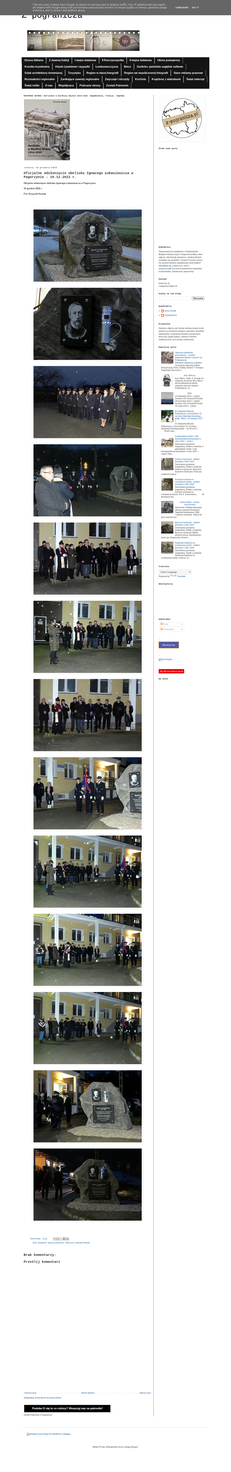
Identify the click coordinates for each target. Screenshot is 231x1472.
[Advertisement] (88, 1363)
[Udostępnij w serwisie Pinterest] (67, 1238)
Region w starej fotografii (102, 72)
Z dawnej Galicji (59, 60)
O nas (49, 85)
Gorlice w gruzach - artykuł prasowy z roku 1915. (187, 460)
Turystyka (74, 72)
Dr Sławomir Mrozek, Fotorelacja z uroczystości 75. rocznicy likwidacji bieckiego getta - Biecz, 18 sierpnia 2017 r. (189, 416)
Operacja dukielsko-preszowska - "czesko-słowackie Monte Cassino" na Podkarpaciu (188, 356)
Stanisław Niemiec (82, 1243)
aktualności (42, 1243)
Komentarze (168, 629)
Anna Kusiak (170, 311)
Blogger (134, 1447)
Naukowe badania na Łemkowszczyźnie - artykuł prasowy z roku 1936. (187, 545)
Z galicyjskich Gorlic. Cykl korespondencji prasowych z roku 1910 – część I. (188, 438)
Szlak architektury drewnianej (43, 72)
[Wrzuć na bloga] (58, 1238)
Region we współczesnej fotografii (146, 72)
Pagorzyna (69, 1243)
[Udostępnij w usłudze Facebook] (64, 1238)
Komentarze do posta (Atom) (48, 1398)
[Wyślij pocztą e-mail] (54, 1238)
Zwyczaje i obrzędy (117, 79)
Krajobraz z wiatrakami (166, 79)
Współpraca (66, 85)
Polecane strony (89, 85)
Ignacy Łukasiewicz (56, 1243)
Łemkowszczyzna (107, 66)
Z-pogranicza (171, 315)
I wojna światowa (85, 60)
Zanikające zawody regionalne (80, 79)
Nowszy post (30, 1393)
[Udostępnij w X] (61, 1238)
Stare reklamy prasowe (188, 72)
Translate (181, 576)
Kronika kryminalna (37, 66)
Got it (195, 7)
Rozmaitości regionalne (40, 79)
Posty (165, 624)
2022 (35, 1243)
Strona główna (88, 1393)
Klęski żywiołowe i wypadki (72, 66)
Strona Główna (33, 60)
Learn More (181, 7)
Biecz (127, 66)
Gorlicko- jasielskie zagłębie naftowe (160, 66)
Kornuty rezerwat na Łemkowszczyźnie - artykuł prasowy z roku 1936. (187, 482)
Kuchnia (140, 79)
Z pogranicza (52, 15)
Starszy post (145, 1393)
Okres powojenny (168, 60)
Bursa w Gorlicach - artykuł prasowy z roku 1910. (187, 523)
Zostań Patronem (117, 85)
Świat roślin (32, 85)
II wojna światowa (141, 60)
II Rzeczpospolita (113, 60)
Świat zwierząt (195, 79)
